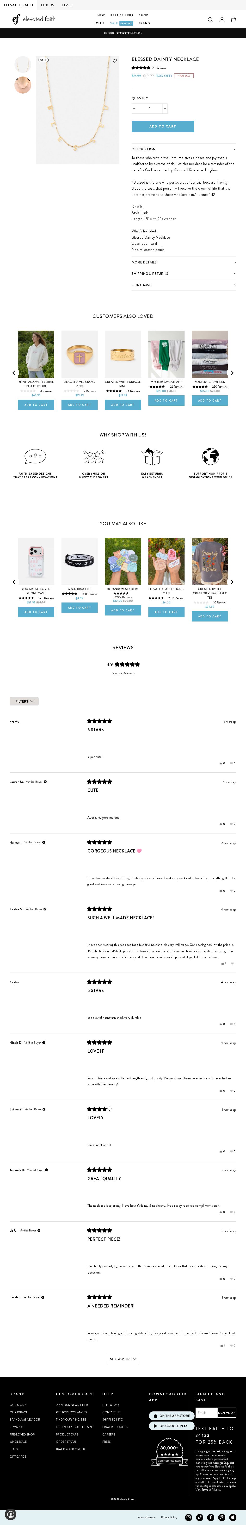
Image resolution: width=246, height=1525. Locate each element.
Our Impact (18, 1412)
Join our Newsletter (72, 1405)
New (101, 15)
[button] (149, 68)
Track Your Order (70, 1449)
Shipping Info (112, 1419)
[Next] (231, 373)
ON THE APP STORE (175, 1416)
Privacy (216, 1489)
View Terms (202, 1489)
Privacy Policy (169, 1517)
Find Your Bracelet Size (74, 1427)
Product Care (67, 1434)
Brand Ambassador (25, 1419)
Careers (108, 1434)
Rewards (16, 1427)
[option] (123, 33)
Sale (121, 23)
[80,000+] (169, 1465)
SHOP (143, 15)
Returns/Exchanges (71, 1412)
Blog (14, 1449)
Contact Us (111, 1412)
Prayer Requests (115, 1427)
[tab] (184, 149)
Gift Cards (18, 1457)
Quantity (140, 98)
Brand (144, 23)
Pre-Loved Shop (22, 1434)
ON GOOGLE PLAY (173, 1426)
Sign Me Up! (226, 1412)
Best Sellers (122, 15)
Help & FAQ (110, 1405)
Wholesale (18, 1442)
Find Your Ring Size (71, 1419)
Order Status (66, 1442)
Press (106, 1442)
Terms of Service (146, 1517)
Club (100, 23)
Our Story (18, 1405)
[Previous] (14, 373)
